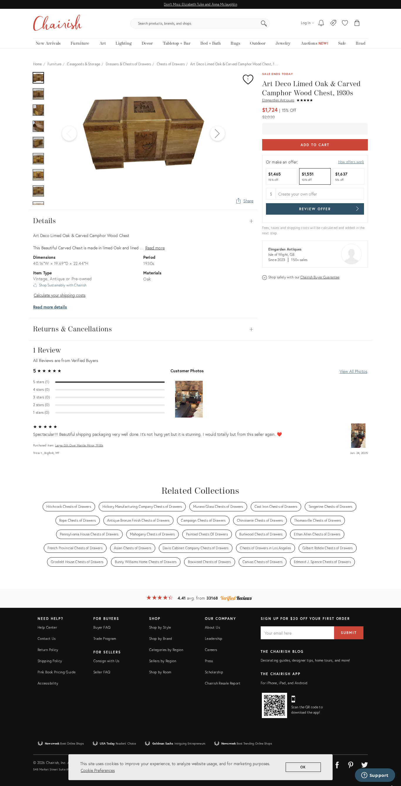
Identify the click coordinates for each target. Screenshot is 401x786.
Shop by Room (160, 672)
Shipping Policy (50, 661)
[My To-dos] (321, 23)
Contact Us (47, 638)
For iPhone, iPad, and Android (284, 683)
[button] (345, 23)
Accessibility (48, 683)
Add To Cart (315, 145)
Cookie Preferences (98, 770)
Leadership (214, 638)
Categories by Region (166, 650)
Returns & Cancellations (143, 329)
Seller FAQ (101, 672)
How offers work (351, 162)
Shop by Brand (160, 638)
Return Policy (48, 650)
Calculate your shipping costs (59, 295)
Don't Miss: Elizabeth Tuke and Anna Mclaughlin (200, 4)
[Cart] (357, 23)
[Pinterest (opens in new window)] (351, 764)
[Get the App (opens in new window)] (274, 705)
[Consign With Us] (333, 23)
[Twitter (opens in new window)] (364, 764)
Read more (155, 248)
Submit (349, 632)
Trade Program (104, 638)
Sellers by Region (162, 661)
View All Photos (353, 371)
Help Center (47, 627)
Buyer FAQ (101, 627)
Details (143, 221)
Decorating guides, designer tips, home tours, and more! (305, 660)
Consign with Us (106, 661)
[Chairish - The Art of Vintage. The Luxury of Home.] (57, 23)
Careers (211, 650)
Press (209, 661)
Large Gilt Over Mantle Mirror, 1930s (79, 445)
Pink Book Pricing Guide (56, 672)
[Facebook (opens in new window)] (337, 764)
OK (303, 767)
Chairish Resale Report (222, 683)
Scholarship (214, 672)
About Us (212, 627)
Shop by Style (160, 627)
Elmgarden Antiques (278, 100)
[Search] (264, 24)
